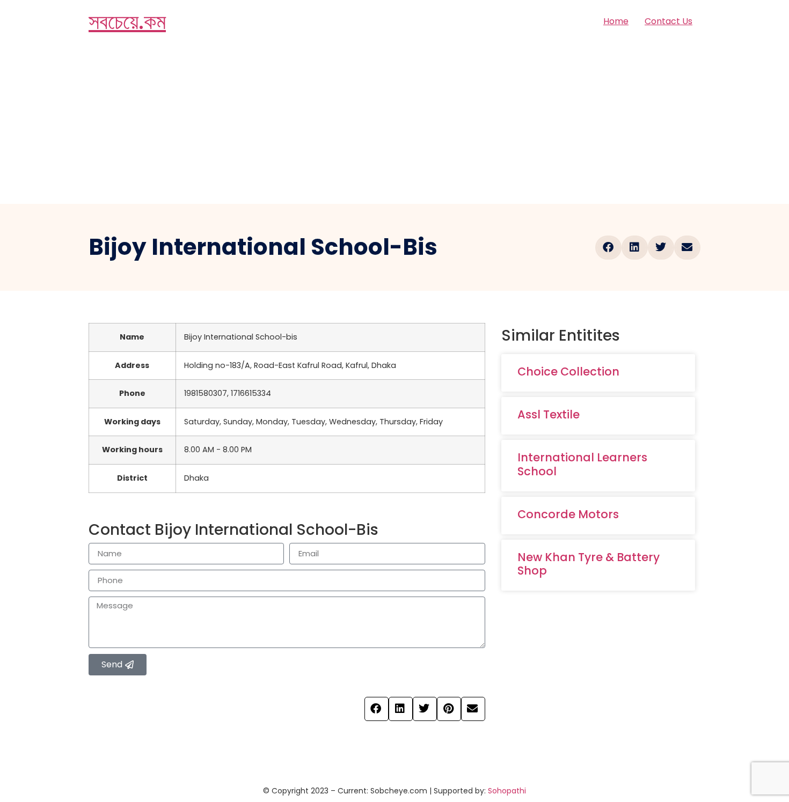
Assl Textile (548, 414)
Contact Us (668, 21)
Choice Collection (568, 371)
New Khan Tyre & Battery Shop (588, 563)
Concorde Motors (568, 514)
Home (616, 21)
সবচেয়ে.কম (127, 21)
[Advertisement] (394, 123)
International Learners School (582, 464)
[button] (608, 248)
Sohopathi (507, 790)
